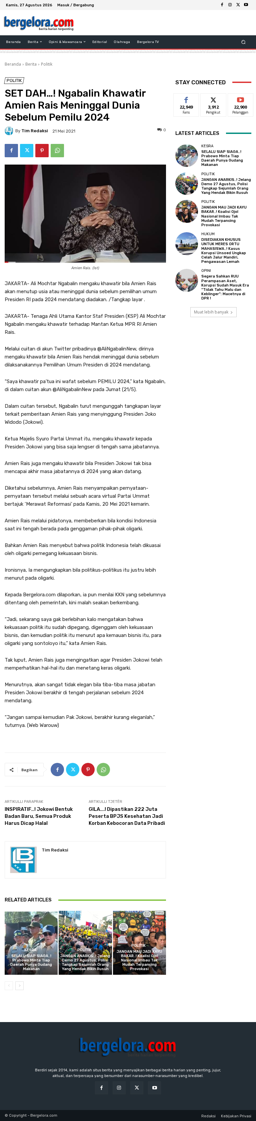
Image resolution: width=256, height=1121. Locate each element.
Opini (206, 271)
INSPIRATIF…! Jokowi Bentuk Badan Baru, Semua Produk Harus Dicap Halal (39, 816)
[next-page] (19, 985)
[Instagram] (230, 5)
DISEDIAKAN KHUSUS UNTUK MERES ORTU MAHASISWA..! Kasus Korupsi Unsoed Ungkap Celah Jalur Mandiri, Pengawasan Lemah (223, 251)
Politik (46, 64)
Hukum (208, 234)
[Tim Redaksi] (10, 131)
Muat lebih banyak (211, 312)
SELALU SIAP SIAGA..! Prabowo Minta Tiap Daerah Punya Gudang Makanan (31, 962)
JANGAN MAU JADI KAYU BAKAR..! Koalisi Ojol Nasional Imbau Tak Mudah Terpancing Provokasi (139, 960)
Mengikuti (213, 98)
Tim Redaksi (34, 131)
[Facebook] (222, 5)
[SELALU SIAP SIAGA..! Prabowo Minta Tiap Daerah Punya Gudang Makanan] (31, 942)
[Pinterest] (42, 150)
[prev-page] (9, 985)
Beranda (13, 64)
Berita (31, 64)
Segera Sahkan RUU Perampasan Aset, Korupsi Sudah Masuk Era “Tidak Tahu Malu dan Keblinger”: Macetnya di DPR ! (225, 287)
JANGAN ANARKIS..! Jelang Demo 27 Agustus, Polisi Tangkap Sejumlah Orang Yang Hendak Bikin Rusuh (85, 962)
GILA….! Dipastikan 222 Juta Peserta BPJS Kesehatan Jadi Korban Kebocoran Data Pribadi (127, 816)
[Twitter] (238, 5)
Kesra (30, 950)
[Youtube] (246, 5)
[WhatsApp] (57, 150)
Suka (186, 98)
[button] (243, 41)
